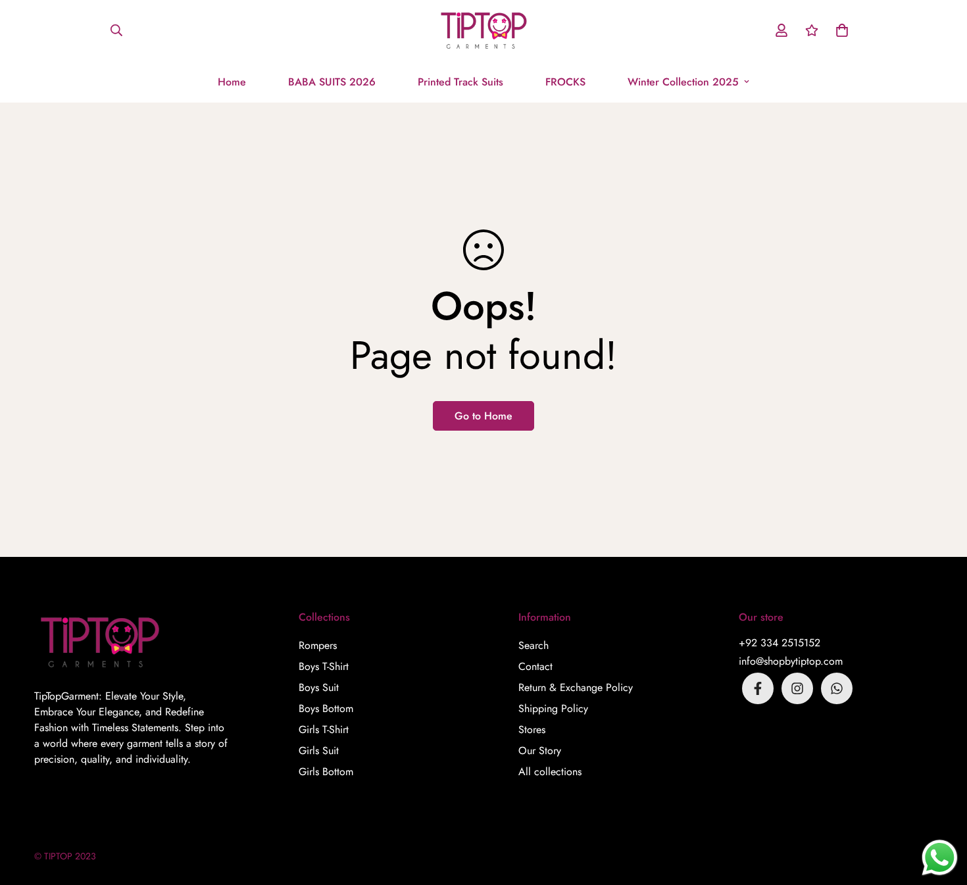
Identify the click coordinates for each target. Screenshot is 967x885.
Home (232, 81)
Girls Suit (319, 750)
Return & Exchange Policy (575, 687)
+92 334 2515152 (779, 642)
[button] (839, 30)
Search (533, 645)
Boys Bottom (326, 708)
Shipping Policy (553, 708)
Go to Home (483, 415)
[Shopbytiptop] (484, 30)
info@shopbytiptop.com (791, 661)
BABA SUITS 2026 (332, 81)
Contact (535, 666)
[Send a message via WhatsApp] (939, 857)
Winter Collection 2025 (683, 81)
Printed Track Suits (460, 81)
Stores (531, 729)
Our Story (539, 750)
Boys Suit (319, 687)
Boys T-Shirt (324, 666)
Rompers (318, 645)
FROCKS (565, 81)
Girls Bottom (326, 771)
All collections (550, 771)
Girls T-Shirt (324, 729)
